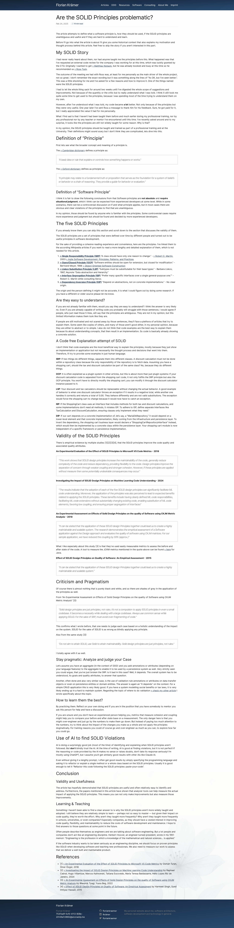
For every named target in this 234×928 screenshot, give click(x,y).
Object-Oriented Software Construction (105, 265)
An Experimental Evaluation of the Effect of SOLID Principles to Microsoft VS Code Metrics (112, 863)
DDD (113, 5)
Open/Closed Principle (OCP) (77, 262)
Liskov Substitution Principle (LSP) (80, 269)
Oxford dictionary (71, 169)
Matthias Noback (103, 66)
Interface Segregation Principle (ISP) (81, 275)
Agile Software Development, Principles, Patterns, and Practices (101, 259)
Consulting (149, 5)
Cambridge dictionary (73, 150)
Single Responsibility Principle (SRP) (81, 256)
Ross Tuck (81, 69)
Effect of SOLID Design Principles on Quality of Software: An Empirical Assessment (108, 886)
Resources (124, 5)
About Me (163, 5)
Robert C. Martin (164, 256)
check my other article (164, 690)
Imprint (174, 5)
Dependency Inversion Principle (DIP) (82, 282)
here (168, 549)
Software (137, 5)
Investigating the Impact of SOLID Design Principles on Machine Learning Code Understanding (114, 870)
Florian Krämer (67, 5)
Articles (105, 5)
